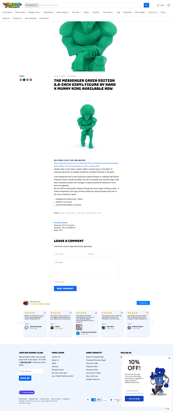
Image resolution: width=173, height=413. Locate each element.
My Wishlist (44, 18)
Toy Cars (76, 12)
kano (62, 213)
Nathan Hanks (137, 326)
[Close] (169, 358)
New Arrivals (20, 12)
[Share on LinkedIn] (27, 80)
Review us (143, 303)
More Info (153, 12)
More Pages (140, 12)
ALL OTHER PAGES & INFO (62, 376)
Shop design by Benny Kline (49, 401)
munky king (80, 213)
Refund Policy (23, 399)
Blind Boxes (48, 12)
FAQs (163, 12)
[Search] (146, 5)
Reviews (55, 366)
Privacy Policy (44, 399)
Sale (118, 12)
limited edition (70, 213)
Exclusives (127, 12)
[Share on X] (24, 80)
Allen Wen (110, 326)
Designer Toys (34, 12)
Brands (96, 12)
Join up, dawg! (134, 398)
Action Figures (62, 12)
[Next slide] (152, 322)
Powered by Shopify (25, 403)
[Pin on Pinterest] (31, 80)
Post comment (65, 288)
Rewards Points (58, 370)
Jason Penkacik (36, 326)
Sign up (25, 378)
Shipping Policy (33, 399)
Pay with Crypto (92, 363)
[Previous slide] (20, 322)
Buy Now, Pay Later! (59, 373)
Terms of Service (56, 399)
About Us (6, 18)
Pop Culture (108, 12)
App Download (31, 18)
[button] (161, 5)
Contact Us (17, 18)
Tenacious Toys (34, 302)
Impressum (66, 399)
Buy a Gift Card (92, 376)
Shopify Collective (93, 379)
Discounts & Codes (93, 373)
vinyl (99, 213)
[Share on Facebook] (21, 80)
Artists (86, 12)
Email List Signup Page (95, 357)
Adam (57, 326)
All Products (7, 12)
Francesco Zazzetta (88, 332)
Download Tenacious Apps (96, 360)
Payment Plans (92, 366)
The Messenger (91, 213)
